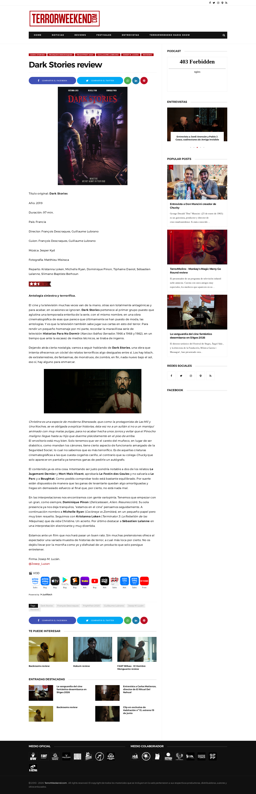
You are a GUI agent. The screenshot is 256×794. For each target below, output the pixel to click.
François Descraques (60, 54)
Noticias (58, 35)
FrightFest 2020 (85, 54)
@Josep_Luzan (39, 563)
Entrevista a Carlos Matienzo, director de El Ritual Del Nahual (139, 689)
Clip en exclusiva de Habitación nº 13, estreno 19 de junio (138, 710)
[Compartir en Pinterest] (144, 80)
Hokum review (81, 666)
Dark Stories (37, 54)
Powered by (34, 595)
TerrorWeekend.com (56, 783)
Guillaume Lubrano (108, 54)
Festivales (103, 35)
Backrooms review (39, 666)
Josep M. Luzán (131, 54)
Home (37, 35)
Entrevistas (130, 35)
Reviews (80, 35)
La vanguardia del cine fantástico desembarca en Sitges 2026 (72, 689)
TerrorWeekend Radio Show (170, 35)
